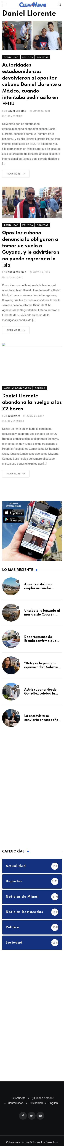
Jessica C (14, 417)
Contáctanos (15, 1104)
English (53, 1104)
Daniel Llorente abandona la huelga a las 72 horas (30, 404)
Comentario (14, 117)
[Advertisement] (28, 788)
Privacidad (36, 1104)
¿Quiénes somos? (42, 1099)
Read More (13, 175)
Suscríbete (18, 1099)
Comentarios (14, 422)
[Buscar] (59, 4)
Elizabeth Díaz (17, 112)
